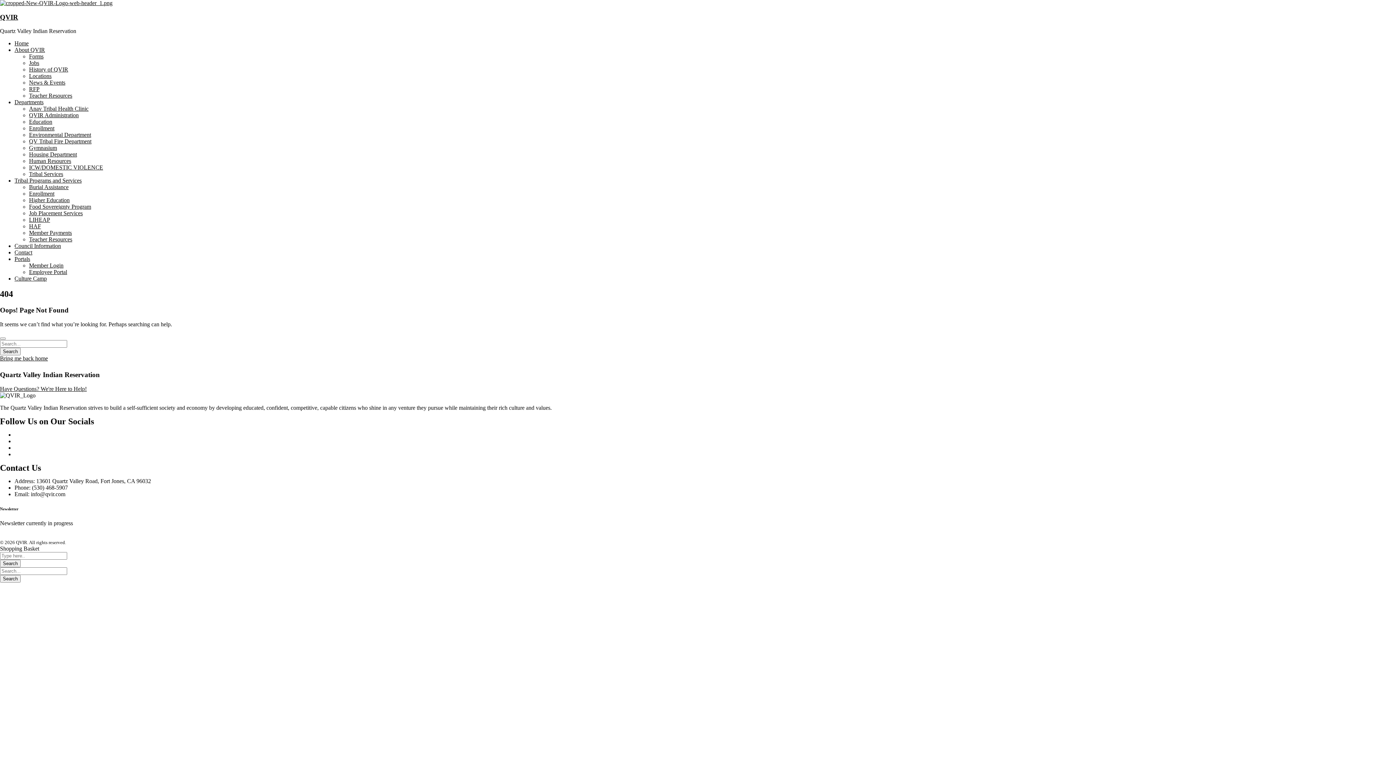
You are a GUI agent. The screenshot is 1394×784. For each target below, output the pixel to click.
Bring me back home (24, 358)
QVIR (9, 17)
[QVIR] (56, 3)
